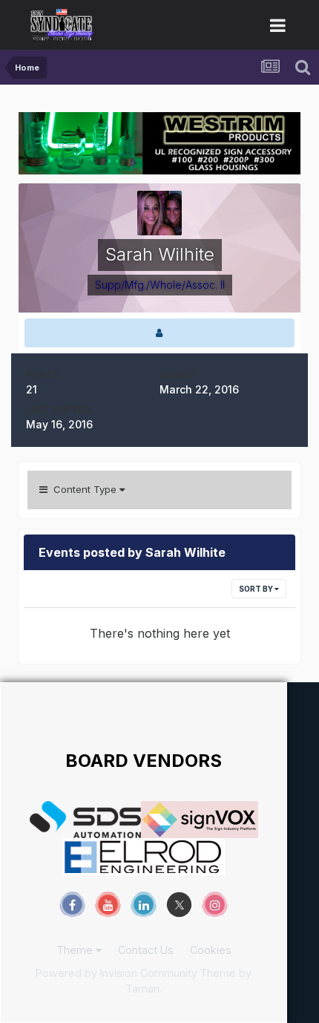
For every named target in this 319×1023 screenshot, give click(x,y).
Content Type (83, 489)
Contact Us (146, 950)
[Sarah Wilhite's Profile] (159, 332)
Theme (76, 950)
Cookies (210, 950)
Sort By (256, 588)
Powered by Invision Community (116, 973)
